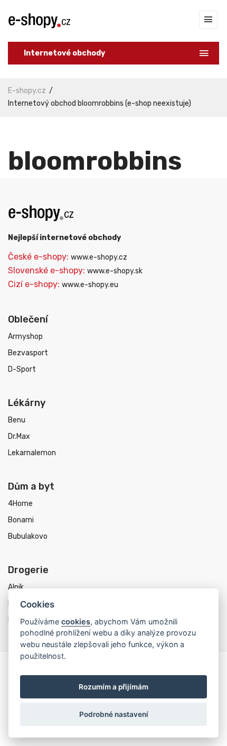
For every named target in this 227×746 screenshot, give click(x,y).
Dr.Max (19, 436)
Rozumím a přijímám (113, 687)
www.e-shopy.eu (90, 284)
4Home (20, 503)
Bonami (21, 519)
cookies (75, 621)
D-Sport (22, 369)
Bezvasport (28, 352)
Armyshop (25, 336)
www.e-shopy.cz (99, 257)
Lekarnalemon (32, 452)
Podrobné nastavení (113, 714)
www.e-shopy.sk (115, 270)
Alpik (16, 587)
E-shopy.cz (27, 90)
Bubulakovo (28, 536)
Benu (16, 420)
